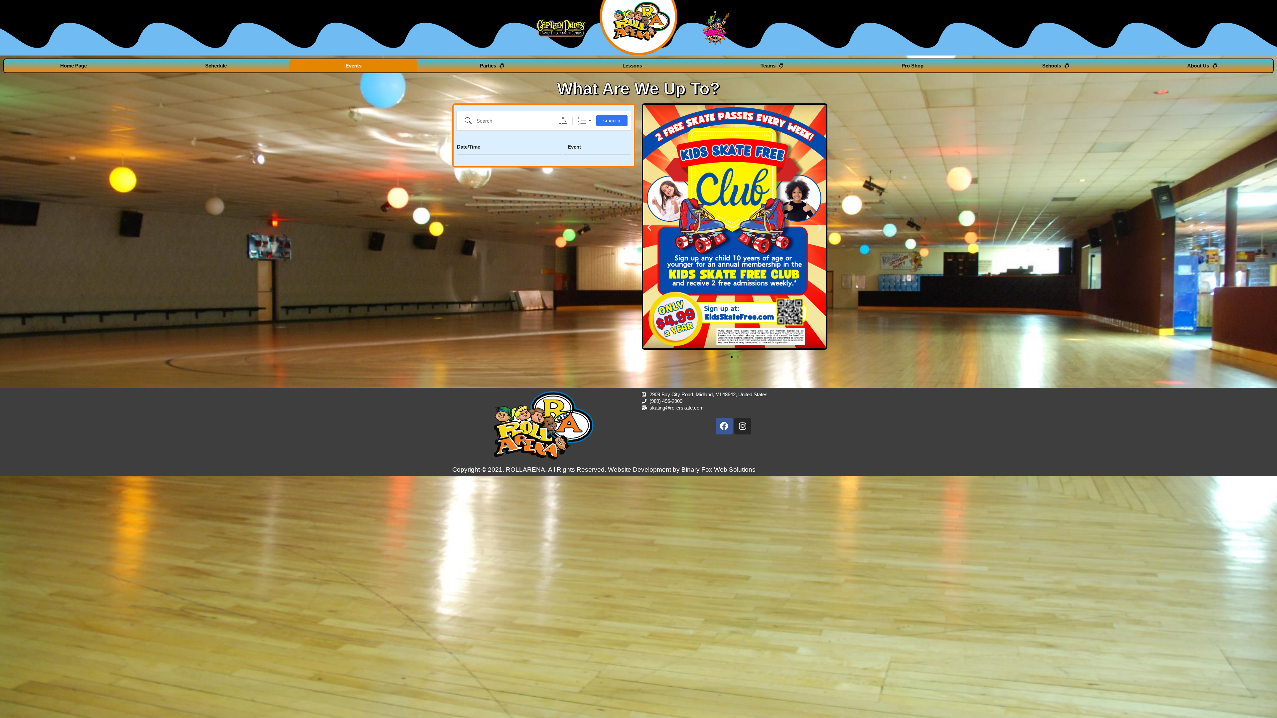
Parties (488, 65)
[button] (649, 227)
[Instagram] (742, 426)
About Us (1198, 65)
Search (612, 121)
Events (353, 65)
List (582, 121)
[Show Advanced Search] (563, 121)
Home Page (73, 65)
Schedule (216, 65)
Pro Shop (912, 65)
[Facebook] (724, 426)
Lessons (632, 65)
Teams (768, 65)
